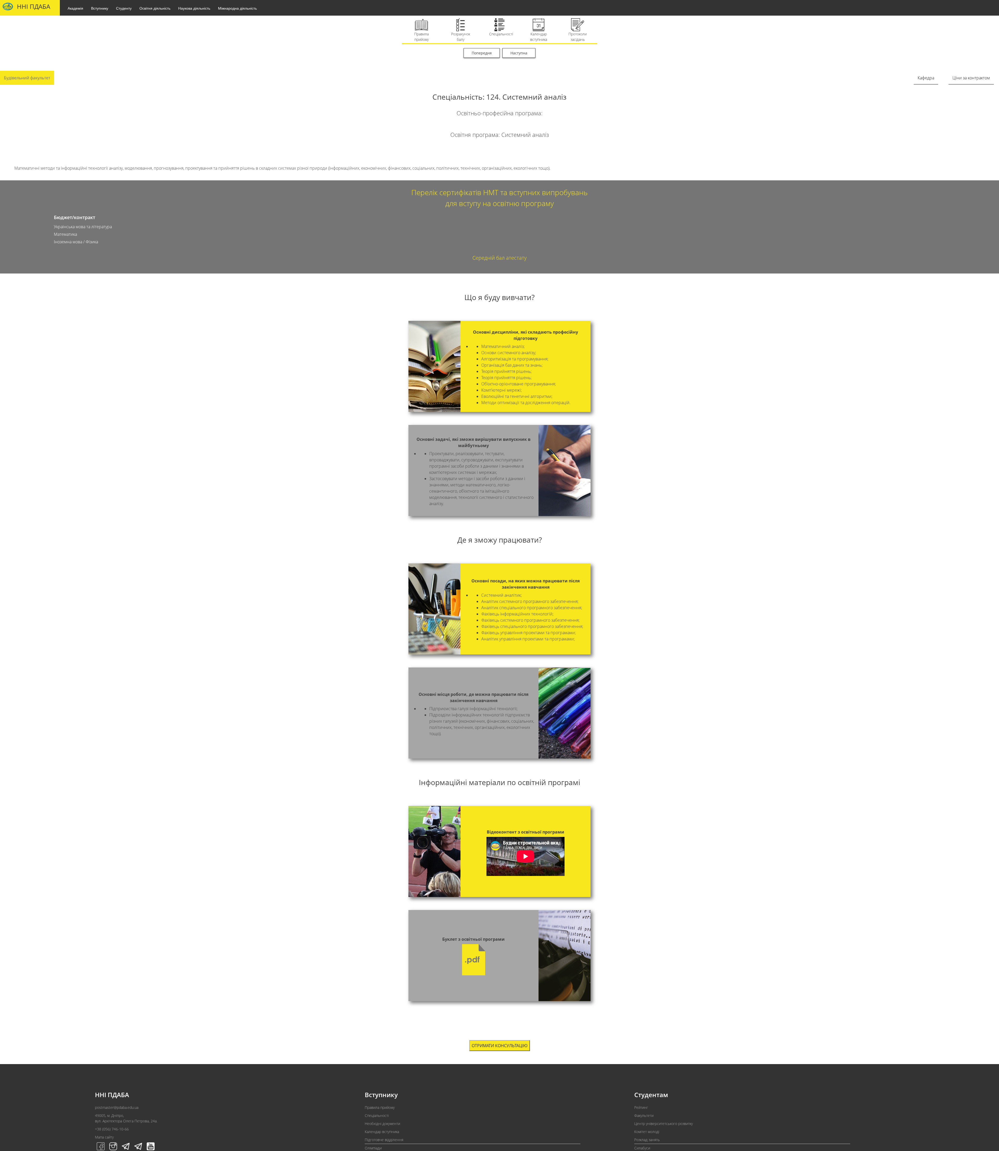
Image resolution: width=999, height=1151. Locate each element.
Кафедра (926, 78)
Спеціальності (377, 1115)
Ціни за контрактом (971, 78)
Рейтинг (641, 1107)
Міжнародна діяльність (237, 8)
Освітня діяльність (154, 8)
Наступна (518, 52)
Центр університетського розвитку (663, 1123)
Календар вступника (382, 1131)
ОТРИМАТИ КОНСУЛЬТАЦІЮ (500, 1045)
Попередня (482, 52)
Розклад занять (647, 1139)
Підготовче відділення (384, 1139)
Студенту (124, 8)
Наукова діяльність (194, 8)
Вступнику (99, 8)
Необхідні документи (382, 1123)
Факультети (644, 1115)
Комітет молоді (646, 1131)
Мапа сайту (104, 1137)
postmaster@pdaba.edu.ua (116, 1107)
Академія (75, 8)
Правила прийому (380, 1107)
